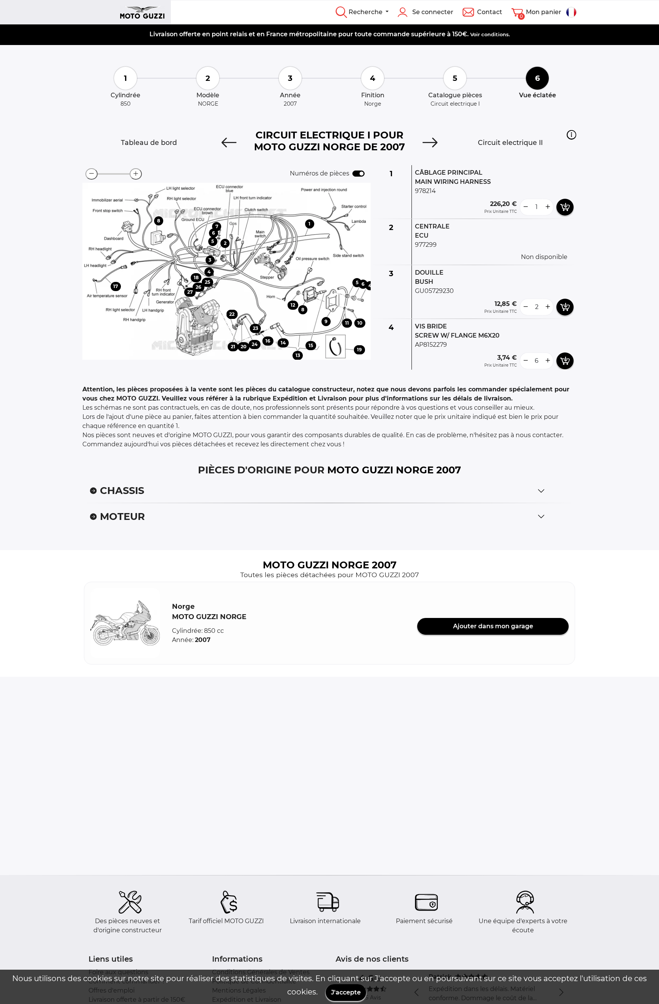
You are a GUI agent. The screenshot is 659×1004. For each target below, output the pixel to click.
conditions (495, 34)
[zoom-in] (136, 174)
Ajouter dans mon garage (493, 626)
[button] (571, 134)
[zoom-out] (91, 174)
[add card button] (565, 207)
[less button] (525, 207)
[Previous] (229, 143)
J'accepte (346, 992)
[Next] (430, 143)
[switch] (358, 174)
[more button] (547, 207)
